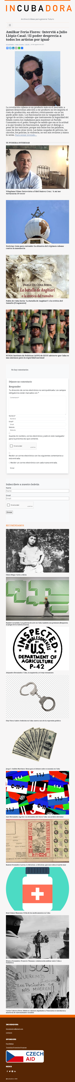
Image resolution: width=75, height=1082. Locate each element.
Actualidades (10, 44)
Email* (11, 422)
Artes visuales (19, 44)
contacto (9, 1033)
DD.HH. (27, 44)
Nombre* (12, 416)
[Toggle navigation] (9, 25)
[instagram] (12, 1071)
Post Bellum (10, 1044)
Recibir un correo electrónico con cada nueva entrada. (34, 462)
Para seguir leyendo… (26, 135)
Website (11, 427)
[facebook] (7, 1071)
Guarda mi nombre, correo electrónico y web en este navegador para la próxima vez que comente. (36, 437)
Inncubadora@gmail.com (14, 1029)
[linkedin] (15, 1071)
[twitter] (10, 1071)
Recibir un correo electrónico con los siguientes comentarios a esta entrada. (36, 457)
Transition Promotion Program (16, 1047)
